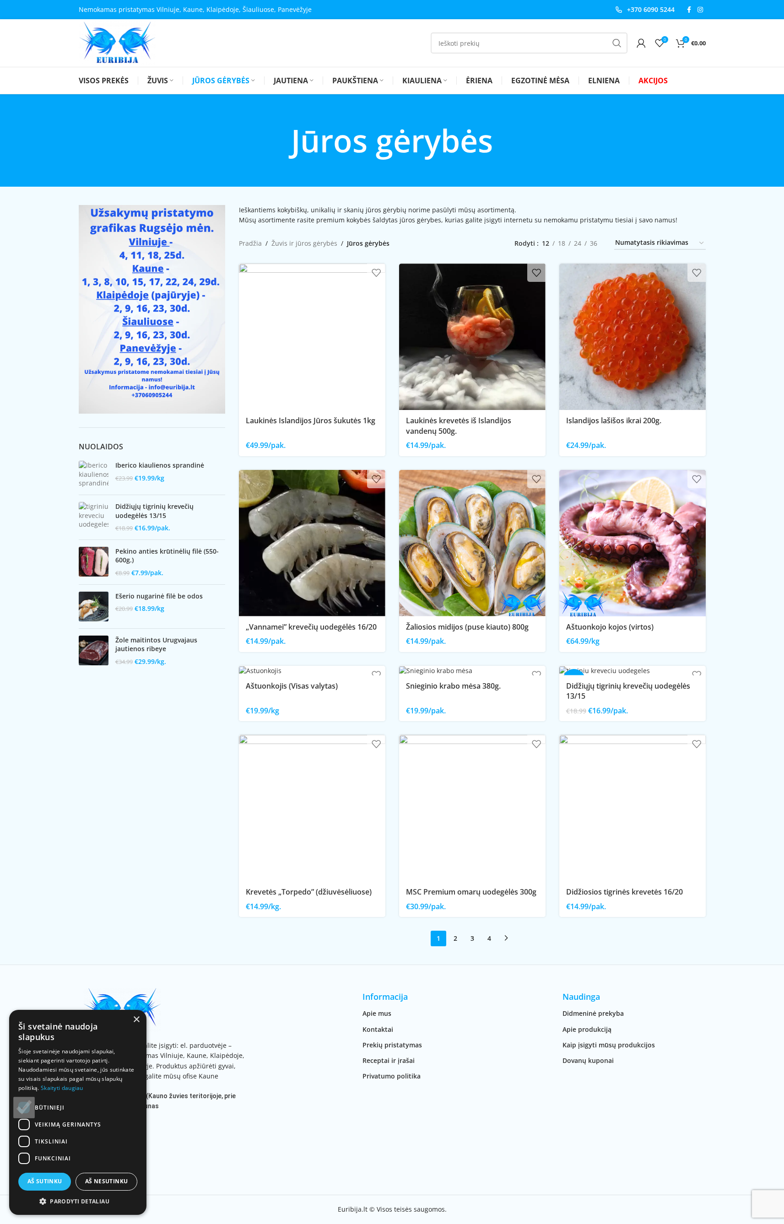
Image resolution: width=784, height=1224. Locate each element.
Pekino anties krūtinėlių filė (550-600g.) (167, 556)
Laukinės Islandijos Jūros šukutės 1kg (310, 420)
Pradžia (250, 243)
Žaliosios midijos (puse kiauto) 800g (467, 627)
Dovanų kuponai (588, 1060)
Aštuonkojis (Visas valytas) (292, 686)
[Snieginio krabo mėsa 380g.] (472, 670)
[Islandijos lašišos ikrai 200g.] (632, 337)
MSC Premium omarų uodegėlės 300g (471, 892)
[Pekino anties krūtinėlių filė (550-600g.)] (93, 562)
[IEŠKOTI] (616, 43)
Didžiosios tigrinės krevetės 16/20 (624, 892)
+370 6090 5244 (651, 9)
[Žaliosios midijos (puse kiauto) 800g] (472, 543)
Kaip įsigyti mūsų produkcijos (608, 1045)
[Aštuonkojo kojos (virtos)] (632, 543)
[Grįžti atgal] (279, 140)
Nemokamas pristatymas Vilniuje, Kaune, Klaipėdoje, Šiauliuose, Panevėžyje (195, 9)
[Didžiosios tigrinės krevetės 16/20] (632, 808)
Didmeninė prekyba (593, 1013)
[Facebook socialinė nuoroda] (689, 10)
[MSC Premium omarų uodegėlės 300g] (472, 808)
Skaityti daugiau (62, 1088)
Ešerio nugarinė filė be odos (159, 596)
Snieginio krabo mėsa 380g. (453, 686)
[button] (77, 1201)
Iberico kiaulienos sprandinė (159, 465)
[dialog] (77, 1112)
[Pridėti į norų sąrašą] (376, 273)
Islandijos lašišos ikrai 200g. (613, 420)
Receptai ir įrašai (388, 1060)
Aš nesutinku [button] (106, 1181)
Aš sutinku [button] (44, 1181)
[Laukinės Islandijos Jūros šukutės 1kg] (312, 337)
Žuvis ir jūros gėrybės (304, 243)
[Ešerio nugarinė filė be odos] (93, 606)
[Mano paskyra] (641, 43)
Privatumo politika (391, 1076)
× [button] (136, 1019)
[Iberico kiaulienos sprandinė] (93, 474)
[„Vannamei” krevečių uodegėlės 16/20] (312, 543)
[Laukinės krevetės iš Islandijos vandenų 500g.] (472, 337)
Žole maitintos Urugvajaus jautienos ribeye (156, 644)
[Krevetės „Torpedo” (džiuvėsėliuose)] (312, 808)
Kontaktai (377, 1029)
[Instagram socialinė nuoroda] (700, 10)
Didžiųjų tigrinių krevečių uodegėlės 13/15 (154, 511)
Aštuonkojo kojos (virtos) (610, 627)
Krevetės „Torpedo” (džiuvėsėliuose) (309, 892)
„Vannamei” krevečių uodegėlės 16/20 (311, 627)
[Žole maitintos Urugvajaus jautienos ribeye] (93, 651)
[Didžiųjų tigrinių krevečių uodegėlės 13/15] (93, 517)
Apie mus (376, 1013)
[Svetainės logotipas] (117, 42)
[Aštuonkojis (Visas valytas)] (312, 670)
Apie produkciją (586, 1029)
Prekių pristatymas (392, 1045)
